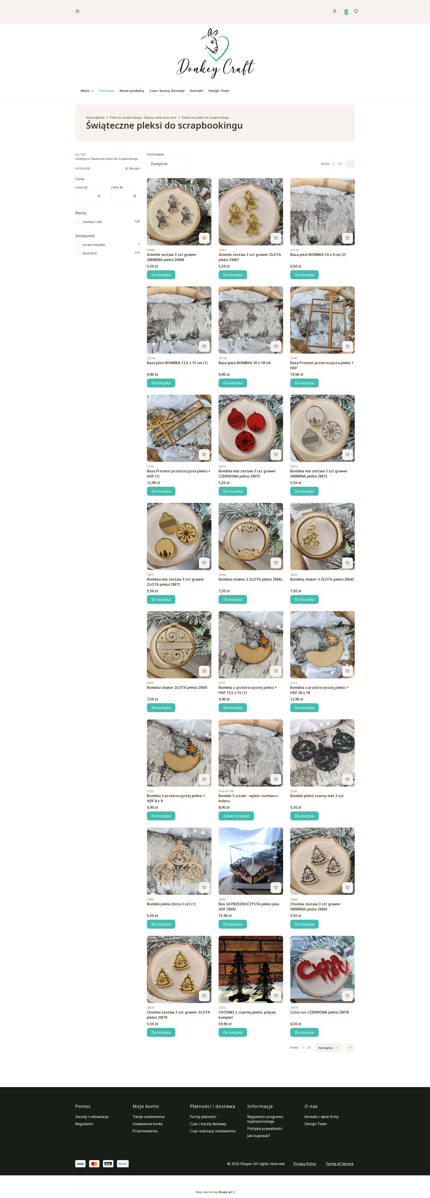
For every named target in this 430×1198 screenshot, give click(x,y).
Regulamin (84, 1123)
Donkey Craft (92, 222)
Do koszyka (161, 274)
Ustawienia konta (147, 1123)
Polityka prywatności (264, 1128)
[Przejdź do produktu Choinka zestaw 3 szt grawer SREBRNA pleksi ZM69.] (322, 861)
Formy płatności (203, 1116)
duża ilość (90, 253)
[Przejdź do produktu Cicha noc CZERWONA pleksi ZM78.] (322, 969)
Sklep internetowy (213, 1192)
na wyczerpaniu (94, 244)
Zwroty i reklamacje (92, 1116)
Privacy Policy (304, 1163)
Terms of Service (340, 1163)
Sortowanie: (155, 154)
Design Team (316, 1123)
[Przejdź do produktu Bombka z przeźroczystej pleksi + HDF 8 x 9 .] (179, 753)
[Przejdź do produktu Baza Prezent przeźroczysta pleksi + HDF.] (322, 320)
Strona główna (95, 117)
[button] (108, 12)
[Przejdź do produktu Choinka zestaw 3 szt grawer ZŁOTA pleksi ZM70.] (179, 969)
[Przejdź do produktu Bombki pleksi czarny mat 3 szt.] (322, 753)
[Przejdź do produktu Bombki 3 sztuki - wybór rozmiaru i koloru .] (251, 753)
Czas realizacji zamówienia (212, 1131)
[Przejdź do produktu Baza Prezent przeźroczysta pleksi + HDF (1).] (179, 428)
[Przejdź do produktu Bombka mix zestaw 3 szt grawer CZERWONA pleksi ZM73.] (251, 428)
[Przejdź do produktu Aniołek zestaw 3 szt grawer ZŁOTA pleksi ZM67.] (251, 211)
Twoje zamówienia (148, 1116)
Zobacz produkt (236, 815)
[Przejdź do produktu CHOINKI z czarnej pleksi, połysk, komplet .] (251, 969)
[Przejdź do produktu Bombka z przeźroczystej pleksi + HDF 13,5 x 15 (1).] (251, 644)
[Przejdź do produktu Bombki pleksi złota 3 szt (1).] (179, 861)
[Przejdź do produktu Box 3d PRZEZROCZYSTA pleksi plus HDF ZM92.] (251, 861)
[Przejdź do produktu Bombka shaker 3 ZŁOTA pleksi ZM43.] (322, 536)
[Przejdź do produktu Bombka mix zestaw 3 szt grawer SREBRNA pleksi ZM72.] (322, 428)
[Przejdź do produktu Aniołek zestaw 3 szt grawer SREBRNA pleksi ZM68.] (179, 211)
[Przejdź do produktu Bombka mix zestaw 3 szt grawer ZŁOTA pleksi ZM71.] (179, 536)
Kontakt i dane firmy (322, 1116)
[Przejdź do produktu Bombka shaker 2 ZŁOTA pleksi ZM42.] (251, 536)
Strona (325, 164)
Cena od (81, 187)
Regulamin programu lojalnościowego (265, 1119)
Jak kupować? (258, 1135)
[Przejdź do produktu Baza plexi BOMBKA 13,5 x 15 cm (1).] (179, 320)
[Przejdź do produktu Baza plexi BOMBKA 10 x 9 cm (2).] (322, 211)
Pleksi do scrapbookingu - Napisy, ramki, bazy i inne (143, 117)
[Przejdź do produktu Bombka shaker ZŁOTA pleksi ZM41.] (179, 644)
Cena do (117, 187)
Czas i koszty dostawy (208, 1123)
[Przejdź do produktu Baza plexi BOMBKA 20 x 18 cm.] (251, 320)
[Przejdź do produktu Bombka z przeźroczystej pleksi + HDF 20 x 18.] (322, 644)
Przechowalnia (145, 1131)
